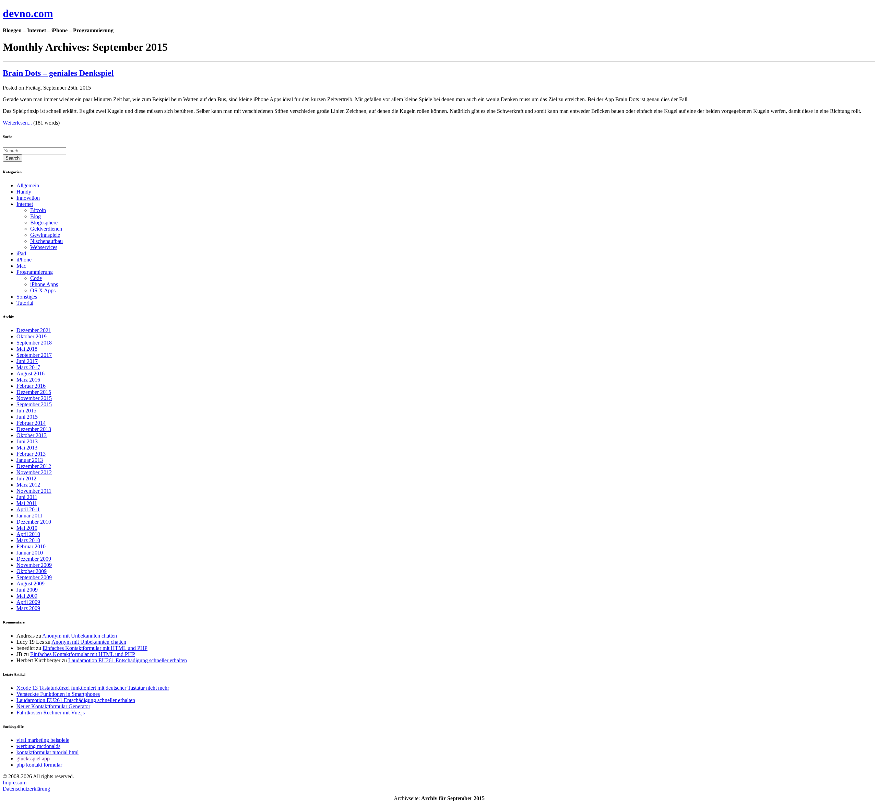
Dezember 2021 (33, 330)
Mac (21, 266)
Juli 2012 (26, 478)
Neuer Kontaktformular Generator (53, 706)
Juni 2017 (27, 361)
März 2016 (28, 380)
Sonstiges (26, 297)
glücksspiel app (33, 758)
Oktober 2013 (31, 435)
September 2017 (34, 355)
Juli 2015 (26, 410)
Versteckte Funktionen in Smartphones (58, 694)
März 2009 (28, 608)
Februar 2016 (31, 386)
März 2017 (28, 367)
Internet (24, 204)
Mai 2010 (26, 528)
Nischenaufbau (46, 241)
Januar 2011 (29, 515)
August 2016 (30, 373)
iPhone (24, 259)
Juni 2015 (27, 417)
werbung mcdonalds (38, 746)
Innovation (28, 198)
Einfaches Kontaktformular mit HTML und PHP (95, 648)
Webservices (43, 247)
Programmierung (34, 272)
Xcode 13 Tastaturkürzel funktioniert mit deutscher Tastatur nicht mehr (92, 688)
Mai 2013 (26, 448)
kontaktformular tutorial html (47, 752)
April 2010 (28, 534)
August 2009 (30, 583)
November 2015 (34, 398)
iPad (21, 253)
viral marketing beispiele (42, 740)
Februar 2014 (31, 423)
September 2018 (34, 343)
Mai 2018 (26, 349)
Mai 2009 (26, 596)
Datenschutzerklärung (26, 789)
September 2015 (34, 404)
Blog (35, 216)
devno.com (28, 13)
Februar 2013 (31, 454)
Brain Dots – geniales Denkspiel (58, 73)
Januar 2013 (29, 460)
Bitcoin (38, 210)
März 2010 (28, 540)
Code (36, 278)
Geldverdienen (46, 229)
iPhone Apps (44, 284)
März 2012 (28, 485)
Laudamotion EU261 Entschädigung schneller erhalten (127, 660)
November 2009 (34, 565)
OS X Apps (43, 290)
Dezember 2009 (33, 559)
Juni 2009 (27, 590)
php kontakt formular (39, 765)
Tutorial (24, 303)
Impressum (14, 782)
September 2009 (34, 577)
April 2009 (28, 602)
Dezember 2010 (33, 522)
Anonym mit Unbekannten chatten (79, 636)
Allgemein (27, 185)
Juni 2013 (27, 441)
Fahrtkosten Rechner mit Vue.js (50, 712)
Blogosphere (44, 222)
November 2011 (33, 491)
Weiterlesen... (17, 123)
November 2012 (34, 472)
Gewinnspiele (45, 235)
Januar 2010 (29, 553)
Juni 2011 (26, 497)
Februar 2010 (31, 546)
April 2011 (28, 509)
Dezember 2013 (33, 429)
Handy (23, 192)
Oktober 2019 (31, 336)
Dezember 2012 (33, 466)
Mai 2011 (26, 503)
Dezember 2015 (33, 392)
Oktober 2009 (31, 571)
